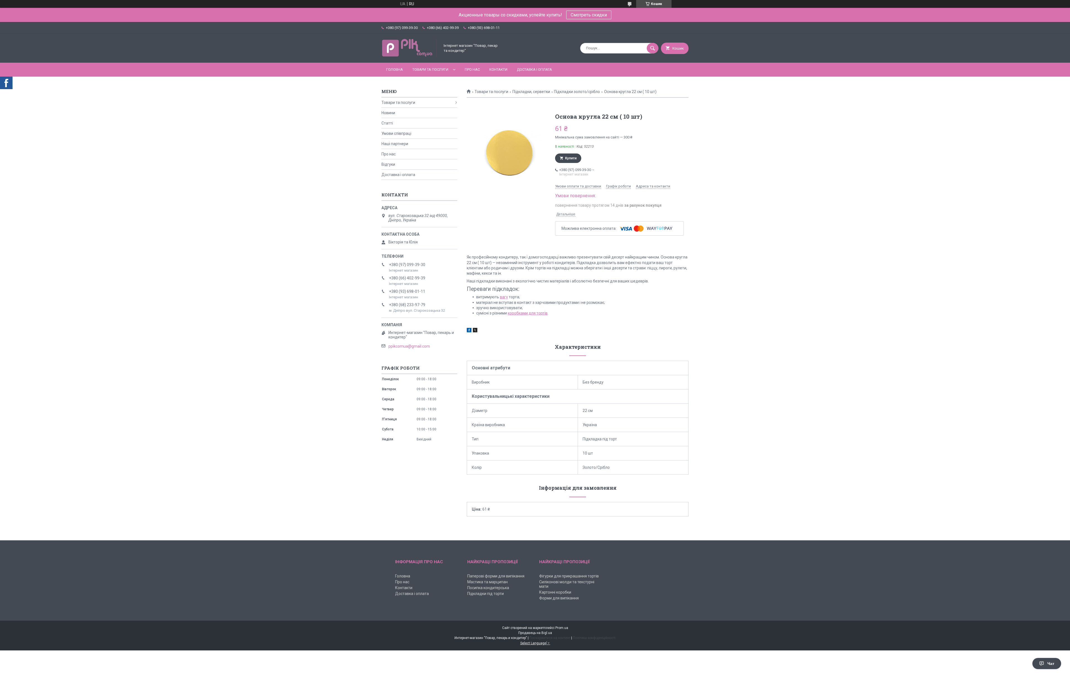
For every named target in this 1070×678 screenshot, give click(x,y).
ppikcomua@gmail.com (409, 346)
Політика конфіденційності (594, 638)
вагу (504, 297)
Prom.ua (561, 628)
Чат (1050, 663)
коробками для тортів (528, 313)
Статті (387, 123)
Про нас (472, 69)
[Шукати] (652, 48)
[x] (475, 331)
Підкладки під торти (485, 593)
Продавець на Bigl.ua (535, 633)
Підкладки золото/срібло (577, 91)
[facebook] (469, 331)
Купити (571, 158)
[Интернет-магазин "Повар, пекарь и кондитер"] (409, 55)
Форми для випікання (559, 598)
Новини (388, 113)
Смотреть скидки (589, 15)
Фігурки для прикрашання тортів (569, 576)
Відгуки (388, 164)
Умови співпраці (396, 133)
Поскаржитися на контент (549, 638)
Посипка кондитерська (488, 588)
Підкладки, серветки (531, 91)
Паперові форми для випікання (495, 576)
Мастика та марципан (487, 582)
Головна (394, 69)
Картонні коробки (555, 592)
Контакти (498, 69)
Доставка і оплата (534, 69)
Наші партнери (394, 144)
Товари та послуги (430, 69)
